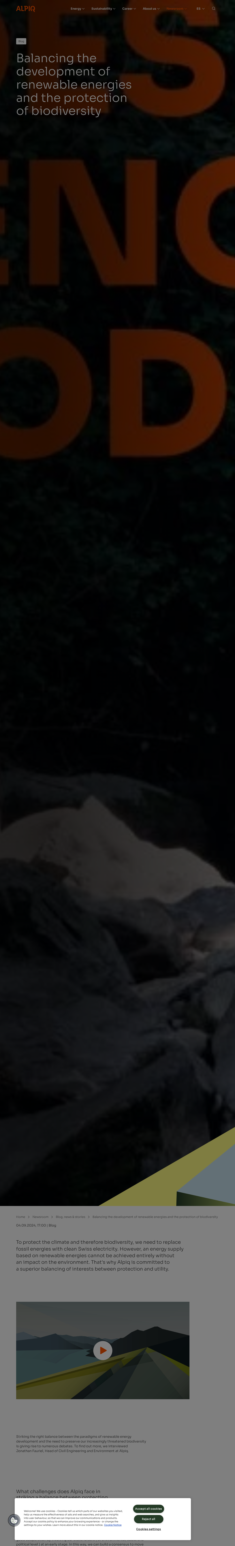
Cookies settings (148, 1529)
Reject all (148, 1519)
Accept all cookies (148, 1508)
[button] (14, 1520)
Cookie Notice (113, 1525)
